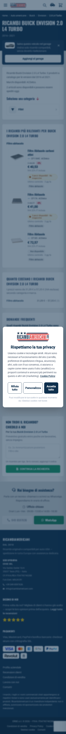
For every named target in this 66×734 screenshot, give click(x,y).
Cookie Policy (47, 376)
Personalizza (33, 388)
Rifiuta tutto (15, 388)
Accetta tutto (51, 388)
